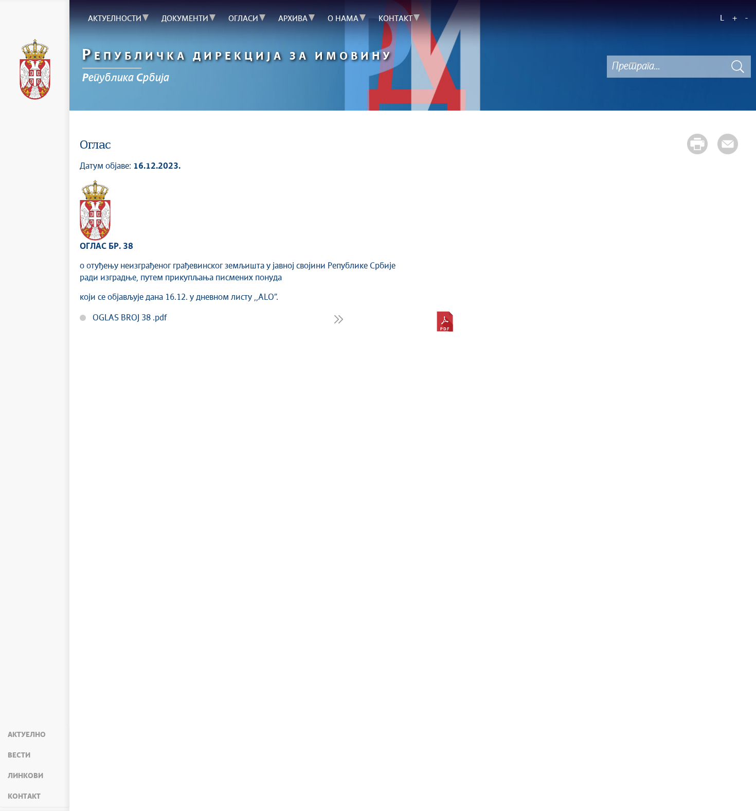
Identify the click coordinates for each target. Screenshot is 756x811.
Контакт (24, 796)
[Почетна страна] (34, 69)
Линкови (25, 776)
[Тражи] (738, 67)
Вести (19, 755)
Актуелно (27, 734)
